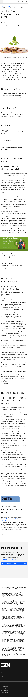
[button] (23, 1)
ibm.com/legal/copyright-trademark (9, 607)
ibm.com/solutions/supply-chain (9, 559)
